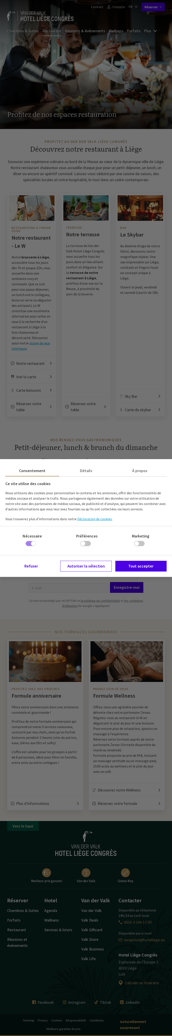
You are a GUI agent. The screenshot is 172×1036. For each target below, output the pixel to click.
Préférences (87, 536)
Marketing (140, 536)
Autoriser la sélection (86, 566)
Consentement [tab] (32, 470)
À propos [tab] (139, 470)
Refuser (31, 566)
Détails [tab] (86, 470)
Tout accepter (140, 566)
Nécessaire (32, 536)
